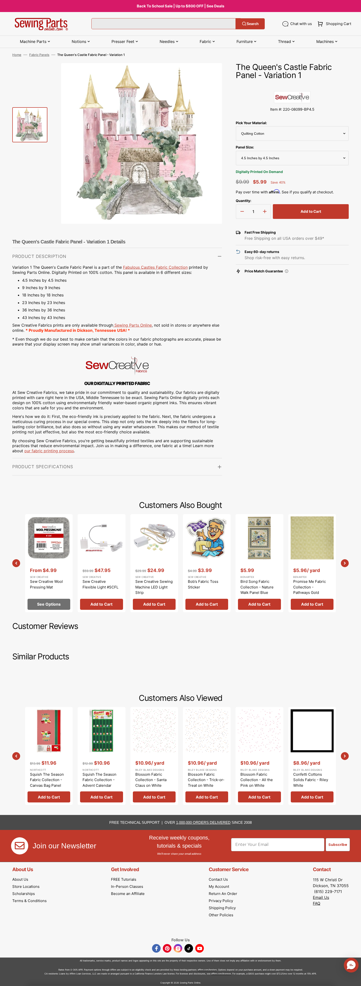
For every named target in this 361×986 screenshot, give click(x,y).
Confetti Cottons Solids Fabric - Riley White (310, 780)
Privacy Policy (221, 900)
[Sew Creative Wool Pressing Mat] (49, 563)
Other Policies (221, 915)
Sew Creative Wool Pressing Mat (46, 584)
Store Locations (26, 886)
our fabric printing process (49, 450)
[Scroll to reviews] (292, 86)
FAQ (316, 903)
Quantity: (243, 201)
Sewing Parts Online (133, 325)
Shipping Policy (222, 908)
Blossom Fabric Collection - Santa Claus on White (151, 780)
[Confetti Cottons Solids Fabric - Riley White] (312, 756)
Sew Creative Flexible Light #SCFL (100, 584)
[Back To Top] (354, 979)
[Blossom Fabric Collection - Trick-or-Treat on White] (207, 756)
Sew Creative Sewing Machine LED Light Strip (154, 587)
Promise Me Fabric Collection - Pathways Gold (309, 587)
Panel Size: (245, 147)
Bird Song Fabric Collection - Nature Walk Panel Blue (257, 587)
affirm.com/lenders (207, 969)
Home (16, 55)
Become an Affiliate (128, 893)
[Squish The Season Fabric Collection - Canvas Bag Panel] (49, 756)
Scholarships (23, 893)
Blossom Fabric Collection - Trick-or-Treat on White (206, 780)
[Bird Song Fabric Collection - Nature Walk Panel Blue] (259, 563)
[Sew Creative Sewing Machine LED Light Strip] (154, 563)
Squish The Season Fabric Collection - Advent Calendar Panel (99, 782)
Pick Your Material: (251, 123)
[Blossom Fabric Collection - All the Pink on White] (259, 756)
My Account (219, 886)
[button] (333, 23)
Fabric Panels (39, 55)
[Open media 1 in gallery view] (211, 74)
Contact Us (218, 879)
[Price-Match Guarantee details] (286, 271)
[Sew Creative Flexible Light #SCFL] (101, 563)
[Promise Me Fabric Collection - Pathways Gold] (312, 563)
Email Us (321, 897)
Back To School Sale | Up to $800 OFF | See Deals (180, 6)
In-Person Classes (127, 886)
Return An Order (223, 893)
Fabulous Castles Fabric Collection (155, 267)
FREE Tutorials (123, 879)
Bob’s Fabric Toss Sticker (203, 584)
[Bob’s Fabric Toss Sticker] (207, 563)
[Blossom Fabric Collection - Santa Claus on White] (154, 756)
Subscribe (337, 844)
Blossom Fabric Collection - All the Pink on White (256, 780)
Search (253, 24)
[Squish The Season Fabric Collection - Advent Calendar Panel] (101, 756)
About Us (20, 879)
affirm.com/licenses (221, 973)
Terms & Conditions (29, 900)
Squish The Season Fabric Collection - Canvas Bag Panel (47, 780)
